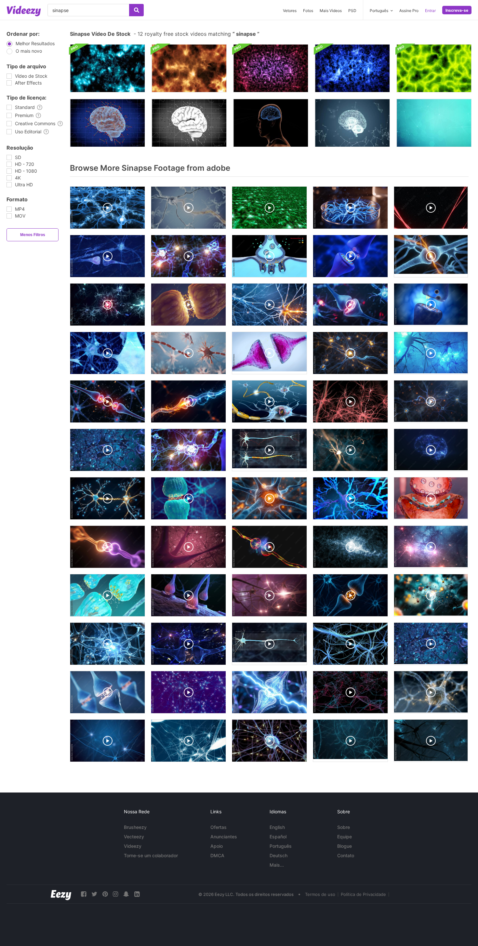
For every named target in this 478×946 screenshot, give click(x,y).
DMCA (217, 855)
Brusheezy (135, 827)
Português (281, 846)
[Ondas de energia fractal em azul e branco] (352, 68)
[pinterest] (105, 894)
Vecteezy (134, 836)
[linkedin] (136, 894)
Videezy (132, 846)
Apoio (216, 846)
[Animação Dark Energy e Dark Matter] (270, 68)
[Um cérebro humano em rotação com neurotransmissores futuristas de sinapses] (107, 123)
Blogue (344, 846)
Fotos (308, 10)
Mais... (277, 865)
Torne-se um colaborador (151, 855)
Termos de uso (320, 894)
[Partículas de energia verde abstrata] (433, 68)
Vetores (290, 10)
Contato (345, 855)
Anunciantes (223, 836)
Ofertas (218, 827)
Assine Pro (408, 10)
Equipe (344, 836)
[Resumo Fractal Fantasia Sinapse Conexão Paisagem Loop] (107, 68)
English (277, 827)
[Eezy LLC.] (61, 894)
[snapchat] (126, 894)
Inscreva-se (456, 10)
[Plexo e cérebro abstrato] (352, 123)
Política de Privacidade (363, 894)
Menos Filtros (32, 235)
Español (278, 836)
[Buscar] (136, 10)
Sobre (343, 827)
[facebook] (83, 894)
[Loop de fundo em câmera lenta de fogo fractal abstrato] (189, 68)
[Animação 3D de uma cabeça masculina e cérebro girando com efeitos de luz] (270, 123)
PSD (352, 10)
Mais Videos (331, 10)
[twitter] (94, 894)
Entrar (430, 10)
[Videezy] (24, 11)
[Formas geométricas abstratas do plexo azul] (433, 123)
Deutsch (278, 855)
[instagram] (115, 894)
